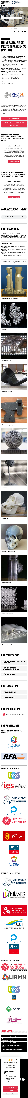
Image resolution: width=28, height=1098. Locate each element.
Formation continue (10, 692)
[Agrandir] (23, 89)
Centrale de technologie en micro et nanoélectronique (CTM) (11, 1039)
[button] (21, 31)
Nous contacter (20, 122)
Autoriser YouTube (14, 161)
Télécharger (4, 714)
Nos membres (7, 122)
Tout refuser (10, 1091)
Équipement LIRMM (9, 674)
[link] (15, 31)
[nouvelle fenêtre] (14, 775)
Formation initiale (9, 697)
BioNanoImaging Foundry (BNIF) (10, 1036)
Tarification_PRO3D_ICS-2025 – (15, 714)
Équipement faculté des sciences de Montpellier (14, 662)
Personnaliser (10, 1094)
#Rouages (13, 135)
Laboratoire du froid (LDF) (9, 1043)
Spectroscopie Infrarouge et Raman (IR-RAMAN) (12, 1050)
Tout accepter (10, 1087)
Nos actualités (14, 125)
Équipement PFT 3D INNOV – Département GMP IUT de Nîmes (11, 668)
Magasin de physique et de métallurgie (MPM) (12, 1046)
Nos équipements (14, 118)
